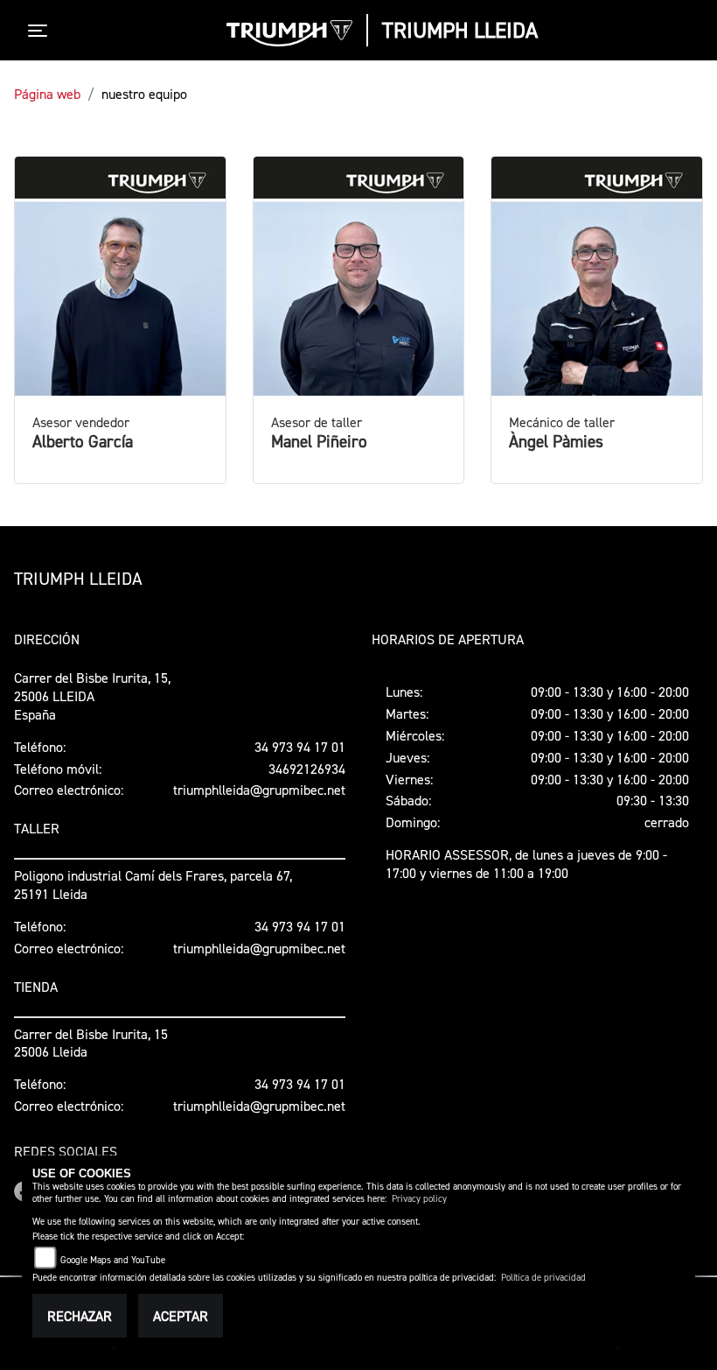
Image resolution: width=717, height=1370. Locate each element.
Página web (47, 93)
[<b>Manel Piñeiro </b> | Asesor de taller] (359, 277)
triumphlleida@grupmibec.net (259, 789)
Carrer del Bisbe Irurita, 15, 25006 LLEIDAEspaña (92, 696)
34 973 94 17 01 (299, 746)
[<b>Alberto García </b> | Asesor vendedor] (120, 277)
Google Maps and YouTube (112, 1260)
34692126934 (306, 768)
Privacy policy (419, 1199)
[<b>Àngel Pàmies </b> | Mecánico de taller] (596, 277)
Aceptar (180, 1315)
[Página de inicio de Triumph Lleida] (289, 33)
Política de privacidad (543, 1277)
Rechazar (79, 1315)
